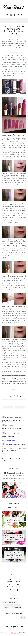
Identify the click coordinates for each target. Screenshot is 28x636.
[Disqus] (14, 434)
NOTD (4, 602)
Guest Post (19, 37)
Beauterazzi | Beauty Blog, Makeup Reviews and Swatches (13, 631)
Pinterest (14, 391)
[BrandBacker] (14, 568)
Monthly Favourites (15, 607)
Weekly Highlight (8, 604)
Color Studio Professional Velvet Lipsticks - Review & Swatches (14, 554)
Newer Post (7, 407)
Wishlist (16, 604)
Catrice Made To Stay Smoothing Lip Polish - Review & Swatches (14, 537)
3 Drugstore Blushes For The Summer (14, 519)
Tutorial (5, 607)
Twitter (14, 389)
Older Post (20, 407)
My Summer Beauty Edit (14, 473)
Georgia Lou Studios (14, 633)
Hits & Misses (11, 602)
